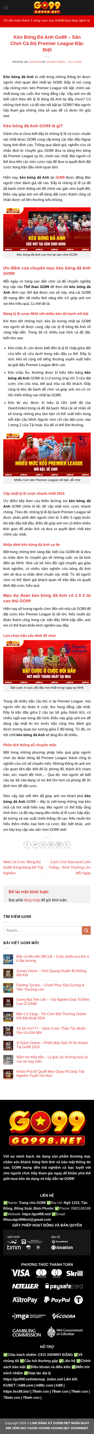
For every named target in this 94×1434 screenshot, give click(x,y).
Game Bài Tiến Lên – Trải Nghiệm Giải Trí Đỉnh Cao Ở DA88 (52, 1002)
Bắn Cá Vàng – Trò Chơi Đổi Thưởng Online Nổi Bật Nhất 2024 (51, 1016)
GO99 (16, 1167)
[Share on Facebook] (27, 844)
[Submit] (86, 930)
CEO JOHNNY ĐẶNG (55, 1355)
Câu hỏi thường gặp (41, 1361)
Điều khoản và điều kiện (51, 1367)
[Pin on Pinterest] (51, 844)
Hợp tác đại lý (39, 1373)
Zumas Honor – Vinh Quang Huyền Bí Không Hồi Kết (51, 973)
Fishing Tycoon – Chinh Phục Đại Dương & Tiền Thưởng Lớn (50, 987)
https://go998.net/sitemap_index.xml (33, 1379)
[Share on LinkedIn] (59, 844)
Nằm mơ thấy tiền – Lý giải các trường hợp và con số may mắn (52, 1059)
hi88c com (44, 1385)
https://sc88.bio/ (16, 1391)
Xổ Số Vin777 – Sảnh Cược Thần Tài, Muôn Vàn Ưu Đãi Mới (50, 1030)
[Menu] (6, 7)
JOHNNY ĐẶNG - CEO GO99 (63, 62)
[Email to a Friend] (43, 844)
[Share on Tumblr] (66, 844)
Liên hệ (69, 1361)
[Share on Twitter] (35, 844)
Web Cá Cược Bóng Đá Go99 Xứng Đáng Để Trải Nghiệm (23, 867)
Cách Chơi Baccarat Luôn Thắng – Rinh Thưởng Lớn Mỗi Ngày (70, 867)
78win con (40, 1391)
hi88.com (25, 1385)
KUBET (9, 1385)
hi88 (59, 1385)
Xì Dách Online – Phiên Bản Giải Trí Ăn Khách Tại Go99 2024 (52, 1045)
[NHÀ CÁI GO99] (47, 7)
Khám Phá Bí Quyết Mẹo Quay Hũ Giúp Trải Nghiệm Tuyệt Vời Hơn (50, 1074)
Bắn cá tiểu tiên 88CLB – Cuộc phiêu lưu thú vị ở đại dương (52, 958)
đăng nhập (32, 900)
